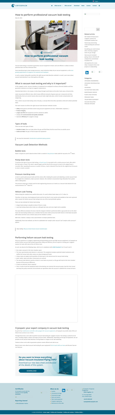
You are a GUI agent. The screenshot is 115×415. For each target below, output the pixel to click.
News (82, 5)
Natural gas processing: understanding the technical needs (91, 44)
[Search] (98, 29)
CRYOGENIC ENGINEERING (91, 81)
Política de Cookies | (69, 412)
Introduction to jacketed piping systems (39, 138)
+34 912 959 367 (87, 399)
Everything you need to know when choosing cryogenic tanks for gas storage (92, 50)
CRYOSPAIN (87, 87)
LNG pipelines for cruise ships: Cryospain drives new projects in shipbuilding (91, 64)
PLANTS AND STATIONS (90, 94)
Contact (95, 5)
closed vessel (43, 162)
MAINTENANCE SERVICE (90, 92)
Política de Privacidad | (57, 412)
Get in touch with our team (58, 345)
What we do (58, 5)
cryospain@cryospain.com (91, 401)
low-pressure (50, 153)
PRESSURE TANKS (89, 97)
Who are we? (68, 5)
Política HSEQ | (79, 412)
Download (76, 5)
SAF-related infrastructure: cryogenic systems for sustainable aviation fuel (91, 38)
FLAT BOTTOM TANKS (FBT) (91, 90)
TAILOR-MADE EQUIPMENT (91, 99)
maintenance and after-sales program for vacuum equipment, (39, 331)
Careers (88, 5)
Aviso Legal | (46, 412)
